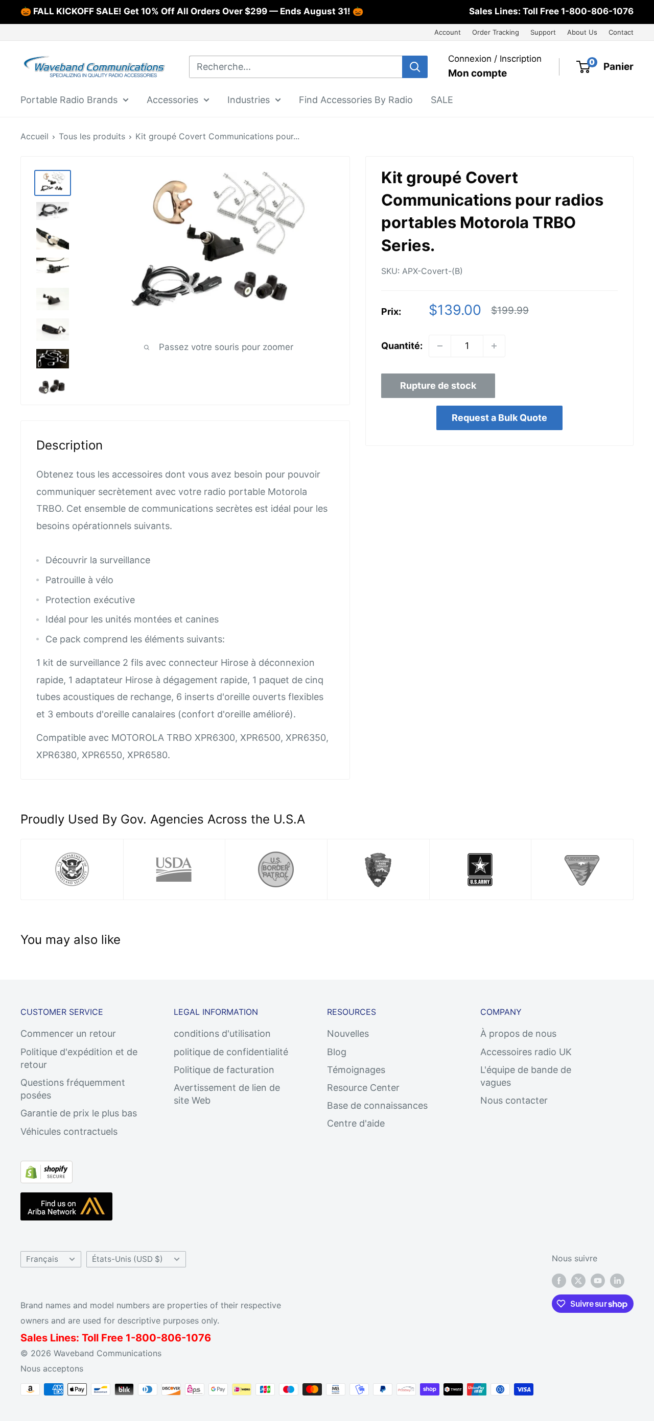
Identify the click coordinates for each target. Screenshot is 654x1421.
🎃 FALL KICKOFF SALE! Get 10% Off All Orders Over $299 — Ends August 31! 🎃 (191, 11)
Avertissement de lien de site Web (227, 1094)
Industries (248, 99)
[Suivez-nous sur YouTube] (598, 1280)
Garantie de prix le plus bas (78, 1113)
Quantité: (402, 345)
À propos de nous (518, 1033)
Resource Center (363, 1087)
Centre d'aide (356, 1123)
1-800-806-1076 (597, 11)
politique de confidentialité (231, 1051)
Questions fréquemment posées (72, 1089)
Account (447, 32)
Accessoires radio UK (526, 1051)
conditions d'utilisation (222, 1033)
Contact (621, 32)
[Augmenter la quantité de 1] (494, 346)
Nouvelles (348, 1033)
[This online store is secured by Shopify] (46, 1169)
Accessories (172, 99)
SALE (442, 99)
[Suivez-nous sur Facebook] (559, 1280)
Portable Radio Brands (69, 99)
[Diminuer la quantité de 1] (440, 346)
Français (42, 1259)
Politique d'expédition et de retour (78, 1058)
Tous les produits (92, 136)
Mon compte (477, 73)
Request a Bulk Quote (499, 417)
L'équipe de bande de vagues (525, 1076)
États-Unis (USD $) (127, 1259)
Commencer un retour (68, 1033)
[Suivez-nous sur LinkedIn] (617, 1280)
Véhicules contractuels (69, 1131)
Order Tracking (495, 32)
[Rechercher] (415, 67)
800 (145, 1338)
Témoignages (356, 1069)
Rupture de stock (438, 385)
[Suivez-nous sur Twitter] (578, 1280)
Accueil (34, 136)
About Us (582, 32)
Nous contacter (514, 1100)
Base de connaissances (377, 1105)
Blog (336, 1051)
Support (543, 32)
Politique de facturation (224, 1069)
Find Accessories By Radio (356, 99)
